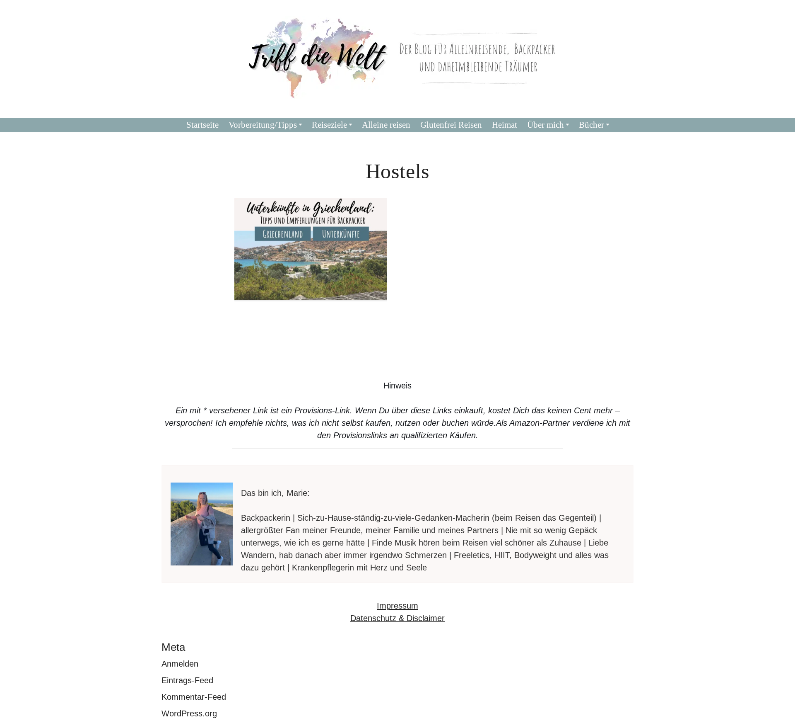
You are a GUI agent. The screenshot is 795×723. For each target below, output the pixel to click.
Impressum (397, 605)
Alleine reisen (386, 124)
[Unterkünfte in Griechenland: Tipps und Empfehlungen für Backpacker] (311, 249)
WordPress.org (189, 713)
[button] (300, 124)
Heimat (504, 124)
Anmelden (179, 663)
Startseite (202, 124)
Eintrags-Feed (187, 680)
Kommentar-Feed (193, 696)
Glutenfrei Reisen (451, 124)
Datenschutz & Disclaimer (397, 618)
